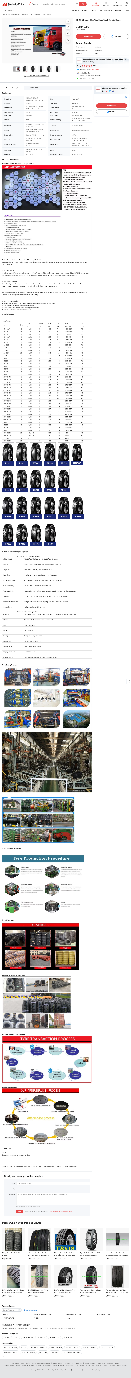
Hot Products (15, 1363)
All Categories (9, 10)
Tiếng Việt (112, 1365)
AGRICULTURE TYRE (103, 1314)
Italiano (55, 1365)
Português (31, 1365)
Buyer (84, 10)
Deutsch (62, 1365)
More (4, 1356)
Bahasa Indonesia (122, 1365)
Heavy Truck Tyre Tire (10, 1352)
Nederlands (69, 1365)
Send (19, 1211)
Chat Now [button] (117, 36)
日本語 (88, 1365)
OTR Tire (15, 1337)
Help (93, 10)
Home (3, 14)
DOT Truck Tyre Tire (72, 1347)
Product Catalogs (31, 1310)
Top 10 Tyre (43, 1352)
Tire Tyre (23, 1347)
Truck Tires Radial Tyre (89, 1347)
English (18, 1365)
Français (38, 1365)
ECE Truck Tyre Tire (107, 1347)
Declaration (87, 1370)
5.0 (103, 91)
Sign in (127, 5)
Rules (127, 10)
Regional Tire (68, 1337)
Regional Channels (90, 1363)
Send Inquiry (88, 36)
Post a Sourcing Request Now (61, 1211)
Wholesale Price (68, 1363)
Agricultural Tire (28, 1337)
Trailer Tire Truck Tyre (28, 1352)
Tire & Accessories (35, 14)
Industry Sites (78, 1363)
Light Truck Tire (54, 1337)
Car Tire (6, 1337)
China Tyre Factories (10, 1347)
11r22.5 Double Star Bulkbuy (72, 1352)
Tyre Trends (54, 1352)
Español (24, 1365)
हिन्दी (93, 1365)
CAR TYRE (5, 1314)
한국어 (82, 1365)
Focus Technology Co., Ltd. (52, 1370)
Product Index (101, 1363)
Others (68, 1318)
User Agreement (77, 1370)
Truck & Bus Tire (46, 14)
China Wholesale (57, 1363)
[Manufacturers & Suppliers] (13, 4)
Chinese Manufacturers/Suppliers (41, 1363)
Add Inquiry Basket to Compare (38, 76)
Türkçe (105, 1365)
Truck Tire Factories (55, 1347)
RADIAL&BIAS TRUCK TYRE (42, 1314)
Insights (117, 1363)
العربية (76, 1365)
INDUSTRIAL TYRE (8, 1318)
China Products (25, 1363)
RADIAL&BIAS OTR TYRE (73, 1314)
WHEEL (36, 1318)
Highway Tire (41, 1337)
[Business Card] (126, 97)
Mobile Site (110, 1363)
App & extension (105, 10)
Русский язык (47, 1365)
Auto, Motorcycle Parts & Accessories (18, 14)
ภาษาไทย (99, 1365)
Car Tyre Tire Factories (38, 1347)
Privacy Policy (96, 1370)
